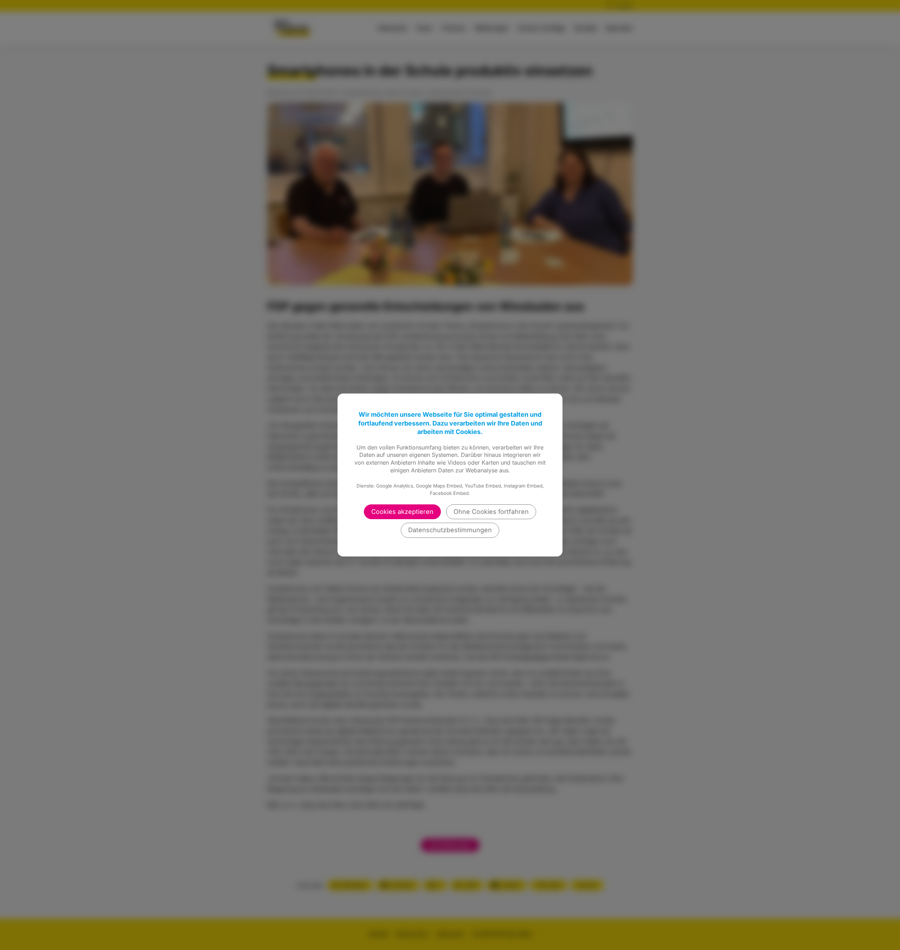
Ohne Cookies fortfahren (491, 511)
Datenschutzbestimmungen (450, 530)
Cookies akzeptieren (402, 511)
